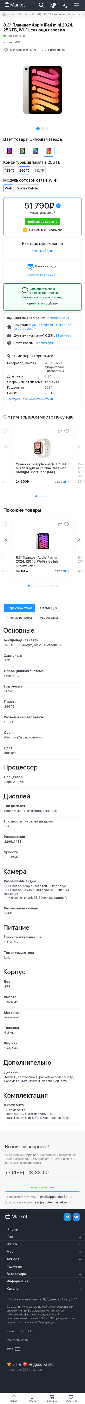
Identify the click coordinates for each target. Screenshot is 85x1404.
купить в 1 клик (42, 251)
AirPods (13, 1259)
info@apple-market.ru (56, 1197)
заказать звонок (42, 1187)
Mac (10, 1252)
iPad (10, 1237)
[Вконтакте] (76, 1217)
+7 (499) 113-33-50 (27, 1173)
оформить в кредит (42, 274)
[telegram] (67, 1217)
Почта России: (23, 343)
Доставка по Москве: (29, 318)
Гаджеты (14, 1266)
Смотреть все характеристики (30, 399)
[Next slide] (78, 446)
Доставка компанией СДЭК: (34, 335)
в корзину (62, 481)
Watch (12, 1244)
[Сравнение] (60, 431)
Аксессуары (17, 1274)
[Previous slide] (6, 446)
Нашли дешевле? (42, 213)
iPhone (12, 1229)
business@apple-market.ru (46, 1202)
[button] (33, 1398)
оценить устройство (42, 303)
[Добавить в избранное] (4, 431)
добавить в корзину (42, 222)
